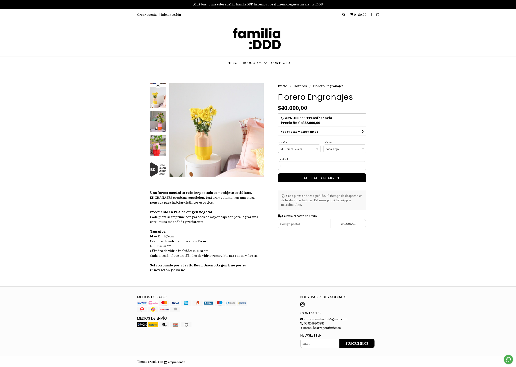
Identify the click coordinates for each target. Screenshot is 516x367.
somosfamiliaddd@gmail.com (325, 319)
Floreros (300, 85)
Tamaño (282, 142)
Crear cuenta (147, 14)
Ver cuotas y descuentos (299, 131)
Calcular (348, 224)
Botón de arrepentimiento (322, 327)
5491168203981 (314, 323)
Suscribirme (356, 343)
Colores (328, 142)
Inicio (231, 62)
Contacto (280, 62)
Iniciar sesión (171, 14)
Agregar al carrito (322, 177)
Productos (251, 62)
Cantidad (283, 159)
